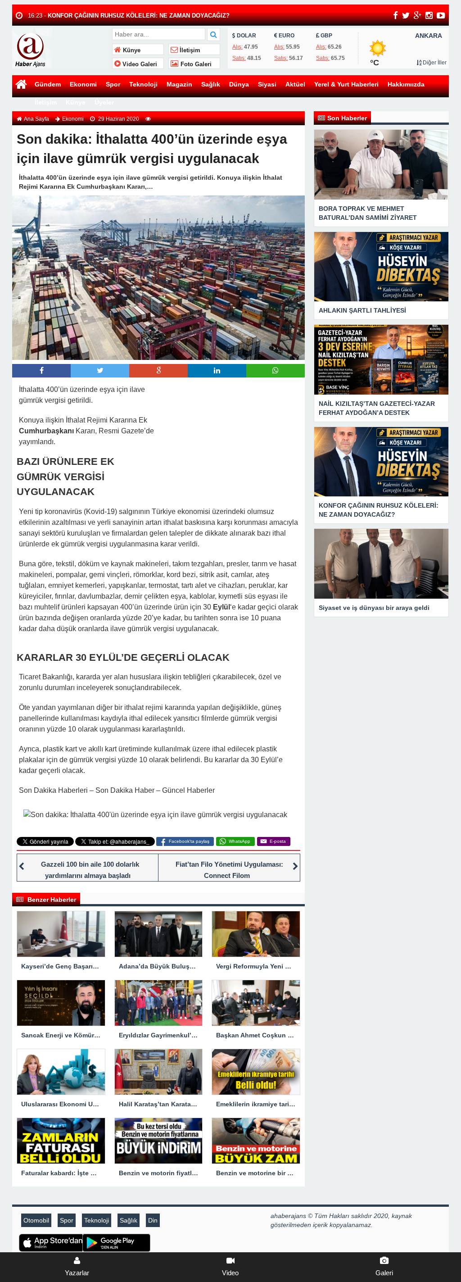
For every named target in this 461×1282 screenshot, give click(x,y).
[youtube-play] (441, 15)
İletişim (189, 50)
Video (230, 1273)
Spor (113, 84)
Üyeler (104, 102)
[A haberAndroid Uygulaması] (109, 1243)
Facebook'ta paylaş (189, 841)
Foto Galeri (195, 64)
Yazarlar (77, 1273)
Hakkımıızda (406, 84)
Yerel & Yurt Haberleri (346, 84)
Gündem (48, 84)
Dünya (239, 84)
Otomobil (36, 1220)
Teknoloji (143, 84)
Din (153, 1220)
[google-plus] (417, 15)
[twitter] (406, 15)
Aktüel (295, 84)
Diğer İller (434, 62)
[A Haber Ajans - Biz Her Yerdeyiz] (61, 47)
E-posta (278, 841)
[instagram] (429, 15)
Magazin (179, 84)
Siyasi (267, 84)
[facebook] (395, 15)
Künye (130, 50)
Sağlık (210, 84)
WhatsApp (239, 841)
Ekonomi (83, 84)
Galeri (384, 1273)
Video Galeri (139, 64)
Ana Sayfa (36, 119)
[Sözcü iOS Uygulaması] (46, 1243)
